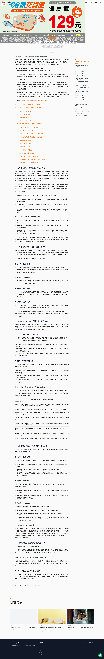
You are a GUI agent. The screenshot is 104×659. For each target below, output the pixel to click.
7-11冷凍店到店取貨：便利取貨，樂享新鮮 (29, 108)
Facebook (23, 585)
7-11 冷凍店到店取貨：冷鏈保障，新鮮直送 (29, 124)
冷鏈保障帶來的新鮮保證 (27, 130)
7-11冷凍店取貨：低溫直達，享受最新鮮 (28, 104)
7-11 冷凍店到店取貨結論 (24, 150)
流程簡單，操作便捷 (25, 117)
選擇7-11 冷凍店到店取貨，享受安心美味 (31, 133)
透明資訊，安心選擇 (25, 143)
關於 (101, 2)
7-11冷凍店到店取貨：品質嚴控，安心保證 (29, 137)
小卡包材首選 (6, 2)
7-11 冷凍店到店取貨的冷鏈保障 (29, 127)
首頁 (86, 2)
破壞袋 (40, 655)
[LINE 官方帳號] (100, 655)
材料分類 (97, 2)
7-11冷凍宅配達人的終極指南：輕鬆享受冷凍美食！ (35, 100)
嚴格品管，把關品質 (25, 140)
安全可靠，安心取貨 (25, 120)
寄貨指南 (20, 56)
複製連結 (38, 585)
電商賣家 (41, 649)
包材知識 (91, 2)
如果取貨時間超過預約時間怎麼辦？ (30, 163)
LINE (31, 585)
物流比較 (41, 647)
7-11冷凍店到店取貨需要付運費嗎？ (30, 156)
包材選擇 (41, 645)
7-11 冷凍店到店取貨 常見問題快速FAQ (28, 153)
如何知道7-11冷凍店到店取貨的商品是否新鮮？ (33, 160)
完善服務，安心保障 (25, 146)
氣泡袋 (40, 653)
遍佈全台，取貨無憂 (25, 111)
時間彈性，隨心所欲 (25, 114)
